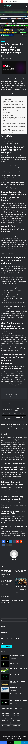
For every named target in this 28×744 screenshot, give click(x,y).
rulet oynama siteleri (16, 725)
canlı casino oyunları (6, 715)
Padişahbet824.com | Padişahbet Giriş (15, 688)
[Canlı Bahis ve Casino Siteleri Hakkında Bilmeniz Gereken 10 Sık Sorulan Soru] (21, 581)
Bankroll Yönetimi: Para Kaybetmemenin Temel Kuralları (14, 108)
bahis (8, 38)
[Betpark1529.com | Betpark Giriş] (5, 670)
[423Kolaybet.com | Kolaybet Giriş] (5, 657)
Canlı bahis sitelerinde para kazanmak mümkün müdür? (15, 124)
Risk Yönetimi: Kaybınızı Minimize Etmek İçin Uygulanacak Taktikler (13, 114)
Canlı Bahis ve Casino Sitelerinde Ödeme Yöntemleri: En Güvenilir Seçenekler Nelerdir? (7, 572)
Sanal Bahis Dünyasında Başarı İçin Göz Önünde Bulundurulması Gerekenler (14, 118)
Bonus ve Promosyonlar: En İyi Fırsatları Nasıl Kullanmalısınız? (13, 111)
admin (4, 55)
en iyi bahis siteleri (13, 718)
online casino (14, 723)
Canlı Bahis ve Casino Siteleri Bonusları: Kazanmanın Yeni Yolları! (20, 572)
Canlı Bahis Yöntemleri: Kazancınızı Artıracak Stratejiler (13, 102)
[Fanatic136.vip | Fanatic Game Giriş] (5, 677)
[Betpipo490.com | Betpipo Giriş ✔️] (5, 702)
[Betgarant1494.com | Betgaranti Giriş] (5, 664)
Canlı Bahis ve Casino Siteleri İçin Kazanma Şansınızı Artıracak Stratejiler (6, 581)
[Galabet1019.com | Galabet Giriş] (5, 696)
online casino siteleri (6, 725)
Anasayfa (4, 38)
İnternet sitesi (4, 632)
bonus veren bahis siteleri (7, 710)
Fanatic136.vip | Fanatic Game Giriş (11, 1)
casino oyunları (5, 718)
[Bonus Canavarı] (8, 6)
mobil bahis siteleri (5, 723)
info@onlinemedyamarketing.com (9, 736)
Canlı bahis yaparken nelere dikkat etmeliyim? (14, 130)
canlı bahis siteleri (15, 713)
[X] (7, 541)
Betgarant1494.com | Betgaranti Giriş (15, 662)
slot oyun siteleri (5, 727)
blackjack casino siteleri (20, 708)
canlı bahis (16, 710)
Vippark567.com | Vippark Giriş (18, 681)
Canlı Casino (20, 736)
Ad (2, 620)
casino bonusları (15, 715)
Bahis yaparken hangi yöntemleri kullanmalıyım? (15, 126)
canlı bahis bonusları (6, 713)
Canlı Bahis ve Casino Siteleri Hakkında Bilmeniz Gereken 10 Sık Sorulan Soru (21, 588)
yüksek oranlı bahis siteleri (15, 727)
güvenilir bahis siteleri (6, 720)
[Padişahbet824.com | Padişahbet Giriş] (5, 689)
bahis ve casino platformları (7, 708)
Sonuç (4, 120)
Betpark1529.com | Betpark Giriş (18, 668)
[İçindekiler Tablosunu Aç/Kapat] (23, 97)
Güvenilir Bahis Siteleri (16, 738)
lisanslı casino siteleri (17, 720)
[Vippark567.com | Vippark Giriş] (5, 683)
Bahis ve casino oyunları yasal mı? (12, 132)
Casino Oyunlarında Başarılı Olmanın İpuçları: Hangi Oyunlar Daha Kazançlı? (13, 105)
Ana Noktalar (8, 99)
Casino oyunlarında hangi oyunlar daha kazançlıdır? (13, 128)
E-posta (3, 626)
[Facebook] (3, 541)
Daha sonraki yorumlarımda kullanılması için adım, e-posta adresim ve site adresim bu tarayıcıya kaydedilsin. (14, 641)
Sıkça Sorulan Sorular (8, 122)
